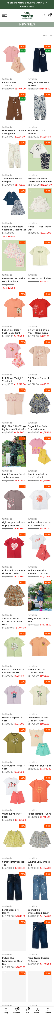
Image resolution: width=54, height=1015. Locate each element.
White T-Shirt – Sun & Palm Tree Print (39, 524)
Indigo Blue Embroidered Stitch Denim (12, 961)
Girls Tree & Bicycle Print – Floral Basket (38, 331)
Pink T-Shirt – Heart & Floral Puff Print (13, 572)
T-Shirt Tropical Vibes (39, 278)
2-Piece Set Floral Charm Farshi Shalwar (40, 180)
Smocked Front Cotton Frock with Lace (12, 621)
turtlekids (7, 79)
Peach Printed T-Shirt (39, 813)
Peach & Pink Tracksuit (9, 84)
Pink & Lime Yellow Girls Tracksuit (37, 476)
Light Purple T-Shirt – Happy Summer (13, 524)
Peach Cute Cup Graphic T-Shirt (36, 671)
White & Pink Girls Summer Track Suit (38, 572)
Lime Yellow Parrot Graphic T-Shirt (38, 719)
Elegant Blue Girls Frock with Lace (37, 428)
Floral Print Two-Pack (39, 765)
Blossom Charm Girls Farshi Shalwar (13, 280)
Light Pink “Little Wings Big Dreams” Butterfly (14, 428)
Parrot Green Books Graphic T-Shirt (13, 671)
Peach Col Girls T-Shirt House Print (12, 331)
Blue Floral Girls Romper (36, 132)
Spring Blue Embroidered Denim (38, 911)
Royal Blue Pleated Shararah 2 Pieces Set (14, 228)
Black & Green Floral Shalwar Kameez (13, 476)
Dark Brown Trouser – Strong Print (14, 132)
